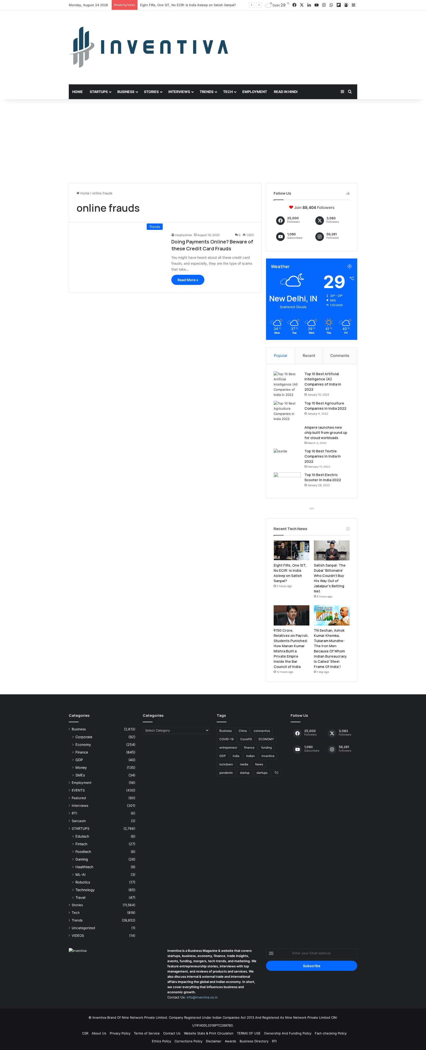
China (243, 731)
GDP (79, 760)
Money (81, 767)
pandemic (226, 772)
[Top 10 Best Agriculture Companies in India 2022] (287, 411)
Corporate (83, 737)
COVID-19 (226, 739)
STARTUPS (80, 828)
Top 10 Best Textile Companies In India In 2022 (322, 456)
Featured (79, 798)
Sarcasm (79, 821)
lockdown (226, 764)
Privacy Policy (120, 1033)
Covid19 (246, 739)
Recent (309, 355)
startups (261, 772)
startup (244, 772)
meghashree (183, 235)
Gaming (81, 859)
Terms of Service (147, 1033)
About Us (99, 1033)
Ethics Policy (161, 1041)
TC (276, 772)
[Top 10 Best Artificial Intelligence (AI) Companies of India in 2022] (287, 384)
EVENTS (78, 790)
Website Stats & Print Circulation (208, 1033)
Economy (83, 744)
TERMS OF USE (249, 1033)
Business (125, 92)
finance (249, 747)
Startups (99, 92)
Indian (250, 756)
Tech (228, 92)
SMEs (80, 775)
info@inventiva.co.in (202, 997)
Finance (81, 752)
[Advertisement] (213, 141)
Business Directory (254, 1041)
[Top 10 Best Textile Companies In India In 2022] (287, 458)
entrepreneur (228, 747)
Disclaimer (213, 1041)
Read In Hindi (286, 92)
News (259, 764)
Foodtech (83, 851)
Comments (339, 355)
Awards (230, 1041)
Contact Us (171, 1033)
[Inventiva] (148, 47)
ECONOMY (266, 739)
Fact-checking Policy (331, 1033)
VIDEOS (78, 936)
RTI (74, 813)
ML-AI (80, 874)
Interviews (179, 92)
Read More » (188, 280)
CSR (85, 1033)
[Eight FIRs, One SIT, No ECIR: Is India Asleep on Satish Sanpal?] (291, 550)
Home (77, 92)
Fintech (81, 844)
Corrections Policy (188, 1041)
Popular (280, 355)
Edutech (82, 836)
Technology (85, 890)
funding (266, 747)
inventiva (268, 756)
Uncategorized (83, 928)
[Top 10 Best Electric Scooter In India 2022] (287, 481)
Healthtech (84, 867)
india (236, 756)
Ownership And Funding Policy (287, 1033)
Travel (80, 897)
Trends (206, 92)
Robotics (82, 882)
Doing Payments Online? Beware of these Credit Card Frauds (212, 245)
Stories (151, 92)
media (244, 764)
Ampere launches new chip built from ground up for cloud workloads (325, 432)
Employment (254, 92)
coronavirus (262, 731)
